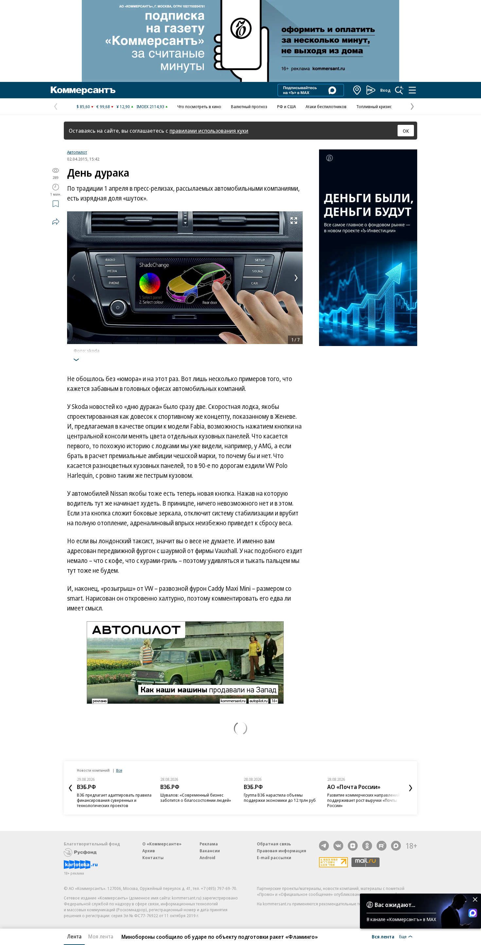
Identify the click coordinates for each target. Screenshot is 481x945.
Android (207, 857)
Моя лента (100, 936)
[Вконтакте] (338, 846)
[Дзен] (353, 846)
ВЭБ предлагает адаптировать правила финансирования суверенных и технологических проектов (114, 800)
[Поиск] (399, 90)
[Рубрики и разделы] (412, 90)
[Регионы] (357, 90)
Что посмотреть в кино (199, 106)
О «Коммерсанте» (162, 844)
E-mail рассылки (274, 857)
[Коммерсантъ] (83, 90)
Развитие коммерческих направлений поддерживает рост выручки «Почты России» (363, 800)
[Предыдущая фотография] (73, 277)
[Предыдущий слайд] (70, 788)
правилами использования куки (208, 130)
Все (119, 770)
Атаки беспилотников (326, 106)
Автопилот (77, 152)
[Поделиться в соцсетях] (56, 221)
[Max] (396, 846)
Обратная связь (274, 844)
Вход (385, 90)
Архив (148, 851)
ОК (406, 130)
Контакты (153, 857)
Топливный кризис (374, 106)
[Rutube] (381, 846)
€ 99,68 (103, 106)
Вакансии (210, 851)
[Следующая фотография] (296, 277)
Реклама (209, 844)
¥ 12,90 (123, 106)
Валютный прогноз (249, 106)
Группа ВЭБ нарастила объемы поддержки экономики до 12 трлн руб (280, 797)
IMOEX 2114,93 (150, 106)
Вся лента (383, 936)
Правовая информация (281, 851)
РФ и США (286, 106)
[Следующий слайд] (410, 788)
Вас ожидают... (395, 905)
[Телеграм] (324, 846)
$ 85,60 (83, 106)
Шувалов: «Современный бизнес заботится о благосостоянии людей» (195, 797)
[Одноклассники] (367, 846)
